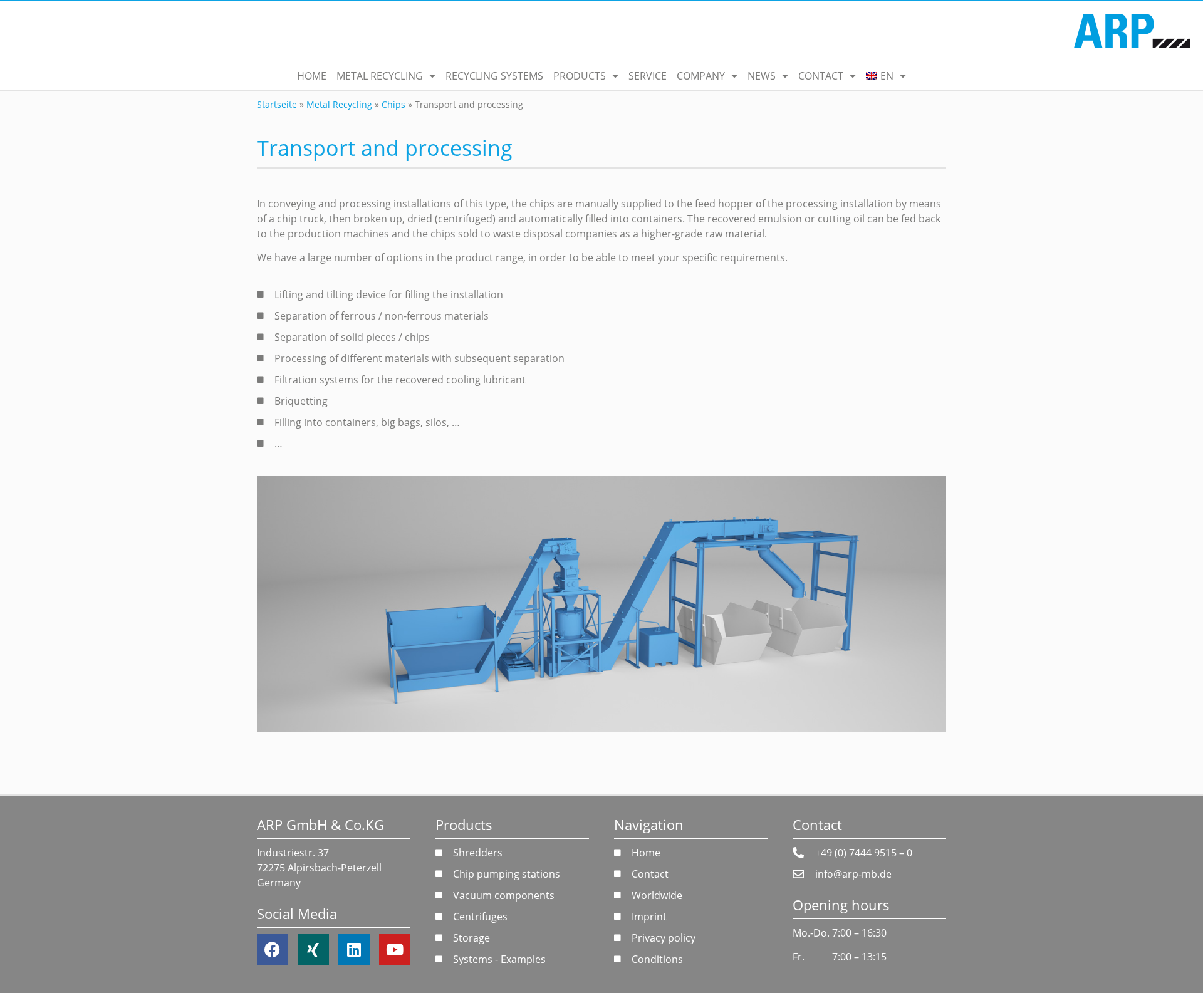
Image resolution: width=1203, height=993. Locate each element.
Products (579, 76)
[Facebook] (272, 949)
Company (701, 76)
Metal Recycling (379, 76)
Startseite (277, 104)
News (761, 76)
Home (311, 76)
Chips (393, 104)
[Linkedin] (354, 949)
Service (647, 76)
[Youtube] (394, 949)
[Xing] (313, 949)
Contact (820, 76)
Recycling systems (494, 76)
